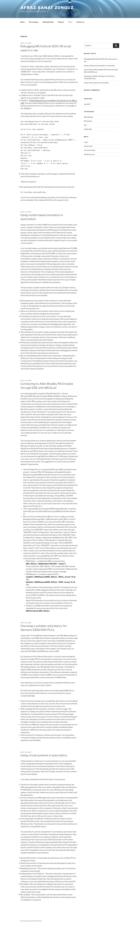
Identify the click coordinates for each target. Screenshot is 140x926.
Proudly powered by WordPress (31, 921)
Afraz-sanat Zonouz (47, 7)
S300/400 (88, 129)
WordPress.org (89, 154)
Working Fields (48, 22)
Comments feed (89, 150)
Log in (86, 142)
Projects (61, 22)
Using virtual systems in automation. (44, 755)
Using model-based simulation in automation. (99, 65)
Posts (70, 22)
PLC (85, 125)
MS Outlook (88, 121)
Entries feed (88, 146)
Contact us (80, 22)
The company (33, 22)
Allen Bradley (88, 117)
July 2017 (87, 104)
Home (22, 22)
